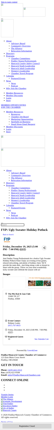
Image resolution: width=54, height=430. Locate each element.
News (8, 81)
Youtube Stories (7, 395)
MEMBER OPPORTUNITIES (13, 105)
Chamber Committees (20, 58)
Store (8, 100)
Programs (10, 56)
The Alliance (16, 48)
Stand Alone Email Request (23, 124)
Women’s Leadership (20, 71)
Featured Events (18, 78)
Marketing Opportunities (22, 119)
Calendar (10, 76)
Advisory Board (18, 43)
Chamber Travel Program (22, 73)
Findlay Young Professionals (23, 61)
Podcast (14, 86)
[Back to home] (23, 16)
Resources (15, 114)
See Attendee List (41, 339)
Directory (10, 53)
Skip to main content (9, 2)
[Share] (44, 248)
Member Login (7, 397)
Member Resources (14, 93)
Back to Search (8, 235)
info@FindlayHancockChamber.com (24, 375)
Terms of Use (7, 422)
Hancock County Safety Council (25, 63)
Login (8, 98)
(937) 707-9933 (14, 325)
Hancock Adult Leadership (23, 68)
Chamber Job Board (20, 117)
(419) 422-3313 (15, 370)
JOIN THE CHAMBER (11, 107)
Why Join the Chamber (16, 88)
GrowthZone (32, 350)
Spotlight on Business (20, 122)
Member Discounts (14, 95)
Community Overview (21, 46)
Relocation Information (21, 51)
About (9, 41)
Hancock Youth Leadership (23, 66)
